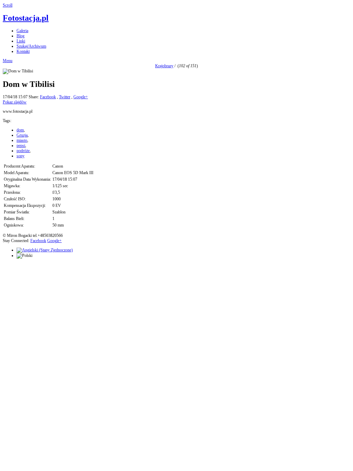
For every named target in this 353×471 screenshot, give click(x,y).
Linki (21, 41)
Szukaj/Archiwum (31, 46)
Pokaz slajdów (15, 102)
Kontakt (23, 51)
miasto (22, 140)
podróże (23, 150)
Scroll (7, 5)
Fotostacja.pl (26, 17)
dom (20, 130)
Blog (20, 35)
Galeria (22, 30)
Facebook (48, 96)
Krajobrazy (164, 65)
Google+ (80, 96)
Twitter (64, 96)
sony (20, 155)
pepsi (21, 145)
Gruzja (22, 135)
